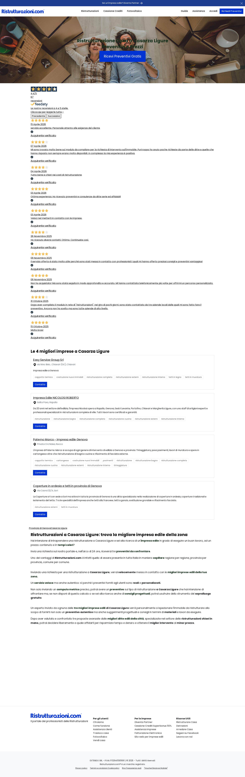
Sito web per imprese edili (149, 736)
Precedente (38, 116)
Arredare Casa (184, 729)
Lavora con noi (184, 736)
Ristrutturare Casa (186, 722)
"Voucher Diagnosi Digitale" (156, 768)
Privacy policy (81, 768)
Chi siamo (98, 722)
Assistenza (198, 11)
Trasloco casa (101, 733)
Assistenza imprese (145, 729)
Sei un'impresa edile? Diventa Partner (121, 3)
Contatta (40, 384)
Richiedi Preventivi (231, 11)
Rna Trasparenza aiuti (131, 768)
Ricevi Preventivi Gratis (122, 56)
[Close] (241, 3)
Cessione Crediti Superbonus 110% (153, 725)
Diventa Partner (143, 722)
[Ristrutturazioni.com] (23, 11)
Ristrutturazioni (90, 11)
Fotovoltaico (134, 11)
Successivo (54, 116)
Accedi (213, 11)
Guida (184, 11)
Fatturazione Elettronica (148, 733)
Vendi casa (99, 740)
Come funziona (101, 725)
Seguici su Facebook (187, 733)
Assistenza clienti (102, 729)
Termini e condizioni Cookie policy (104, 768)
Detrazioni (182, 725)
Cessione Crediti (112, 11)
